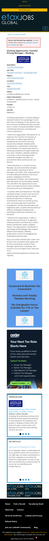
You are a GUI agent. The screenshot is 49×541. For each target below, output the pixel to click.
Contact (20, 510)
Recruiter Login (24, 10)
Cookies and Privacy (33, 515)
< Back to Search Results (16, 34)
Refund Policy (11, 521)
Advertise (9, 510)
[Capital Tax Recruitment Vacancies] (23, 59)
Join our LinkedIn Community (18, 527)
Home (7, 504)
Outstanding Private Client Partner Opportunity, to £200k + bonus (22, 410)
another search (32, 42)
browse (13, 45)
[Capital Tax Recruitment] (24, 403)
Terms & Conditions (13, 515)
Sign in (24, 2)
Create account (25, 6)
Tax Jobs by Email (36, 504)
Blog (36, 527)
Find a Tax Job (19, 504)
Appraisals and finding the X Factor (22, 447)
